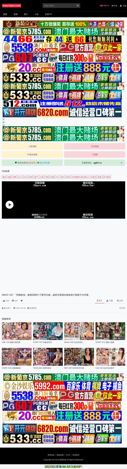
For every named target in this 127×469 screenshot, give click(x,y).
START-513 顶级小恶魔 (104, 342)
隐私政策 (60, 455)
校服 (9, 177)
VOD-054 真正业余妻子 (104, 368)
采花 (68, 177)
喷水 (63, 177)
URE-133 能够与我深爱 (11, 342)
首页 (5, 14)
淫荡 (47, 177)
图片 (26, 14)
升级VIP (48, 14)
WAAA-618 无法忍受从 (73, 342)
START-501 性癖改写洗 (42, 342)
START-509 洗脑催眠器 (11, 368)
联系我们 (76, 455)
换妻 (99, 177)
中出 (57, 177)
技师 (31, 177)
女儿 (20, 177)
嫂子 (36, 177)
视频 (16, 14)
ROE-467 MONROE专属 (74, 368)
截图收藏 (26, 162)
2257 (68, 455)
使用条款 (51, 455)
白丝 (25, 177)
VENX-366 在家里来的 (42, 368)
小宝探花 (92, 177)
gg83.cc (98, 162)
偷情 (4, 177)
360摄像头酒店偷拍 (79, 177)
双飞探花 (106, 177)
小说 (36, 14)
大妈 (41, 177)
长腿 (52, 177)
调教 (15, 177)
